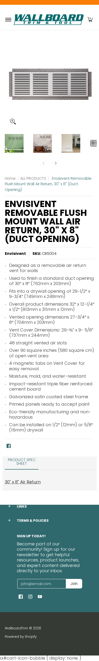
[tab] (21, 463)
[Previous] (8, 84)
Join (74, 583)
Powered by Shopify (21, 636)
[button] (90, 20)
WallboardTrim (16, 628)
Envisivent (15, 253)
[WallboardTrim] (49, 20)
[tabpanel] (49, 480)
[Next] (91, 84)
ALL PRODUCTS (33, 178)
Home (10, 178)
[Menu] (8, 20)
